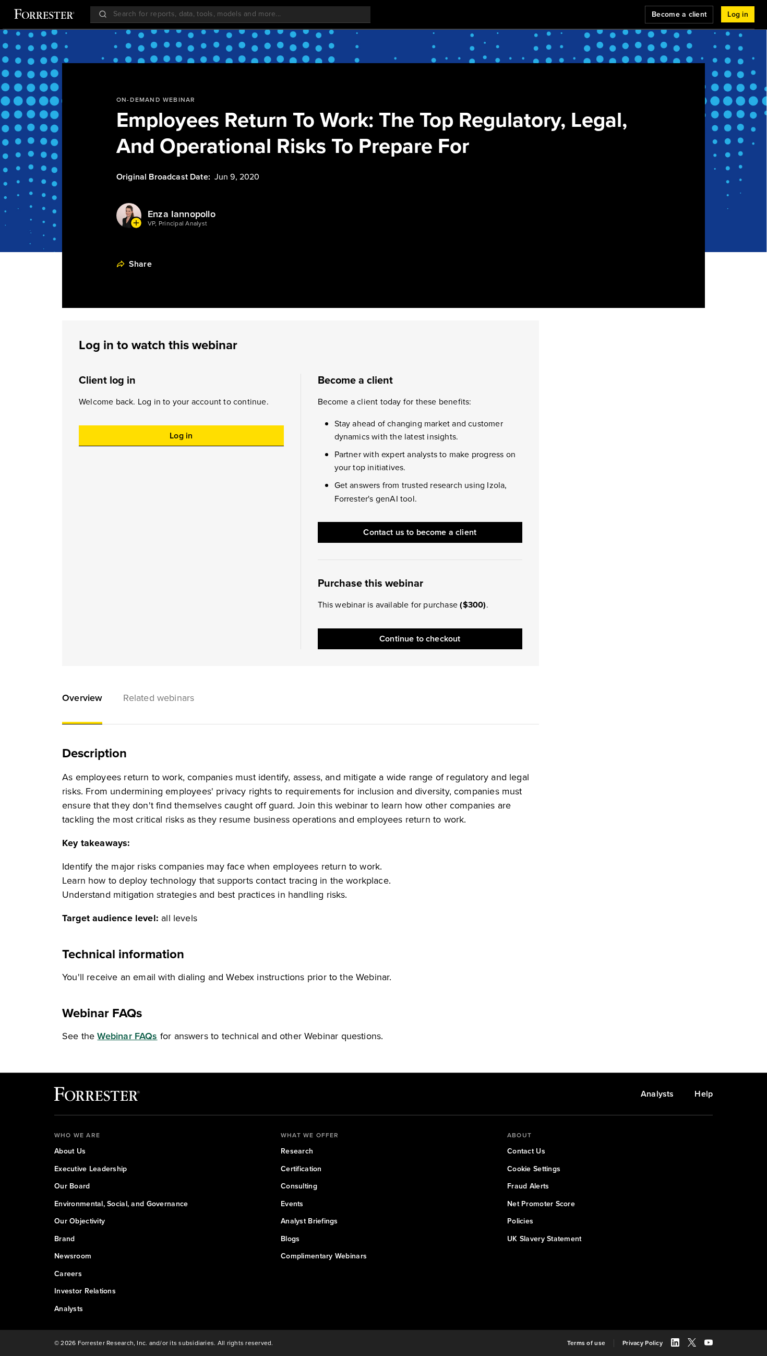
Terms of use (586, 1343)
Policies (520, 1221)
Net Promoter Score (541, 1204)
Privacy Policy (642, 1343)
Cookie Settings (533, 1169)
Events (292, 1204)
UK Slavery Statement (544, 1239)
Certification (301, 1169)
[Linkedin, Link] (675, 1343)
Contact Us (526, 1151)
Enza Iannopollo (181, 214)
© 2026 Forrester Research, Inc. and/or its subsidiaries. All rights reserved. (163, 1343)
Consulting (299, 1186)
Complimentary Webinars (324, 1256)
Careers (68, 1274)
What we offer (310, 1135)
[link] (96, 1096)
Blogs (290, 1239)
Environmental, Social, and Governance (121, 1204)
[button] (82, 699)
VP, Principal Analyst (177, 224)
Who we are (77, 1135)
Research (297, 1151)
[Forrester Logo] (44, 15)
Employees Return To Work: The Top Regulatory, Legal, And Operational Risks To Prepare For (371, 133)
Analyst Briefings (309, 1221)
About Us (70, 1151)
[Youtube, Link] (708, 1343)
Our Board (72, 1186)
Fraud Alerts (528, 1186)
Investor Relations (85, 1291)
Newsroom (72, 1256)
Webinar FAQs (127, 1036)
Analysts (657, 1094)
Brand (64, 1239)
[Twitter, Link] (692, 1343)
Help (703, 1094)
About (519, 1135)
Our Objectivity (79, 1221)
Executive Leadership (90, 1169)
